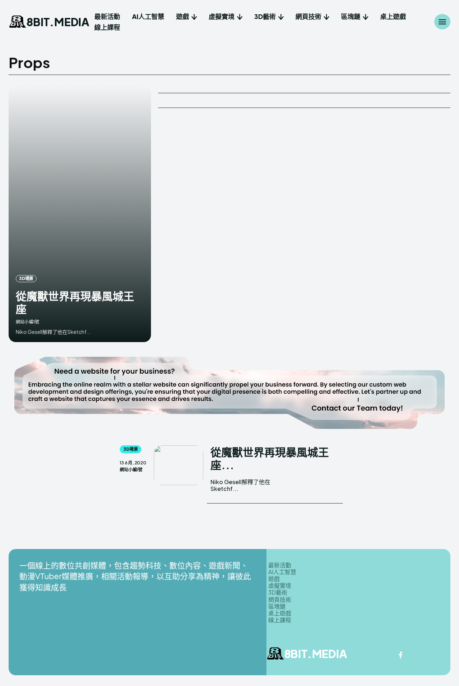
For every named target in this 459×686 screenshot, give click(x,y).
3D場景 (26, 278)
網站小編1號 (27, 322)
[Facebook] (400, 655)
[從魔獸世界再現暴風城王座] (80, 214)
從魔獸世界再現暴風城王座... (269, 458)
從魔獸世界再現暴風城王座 (75, 302)
